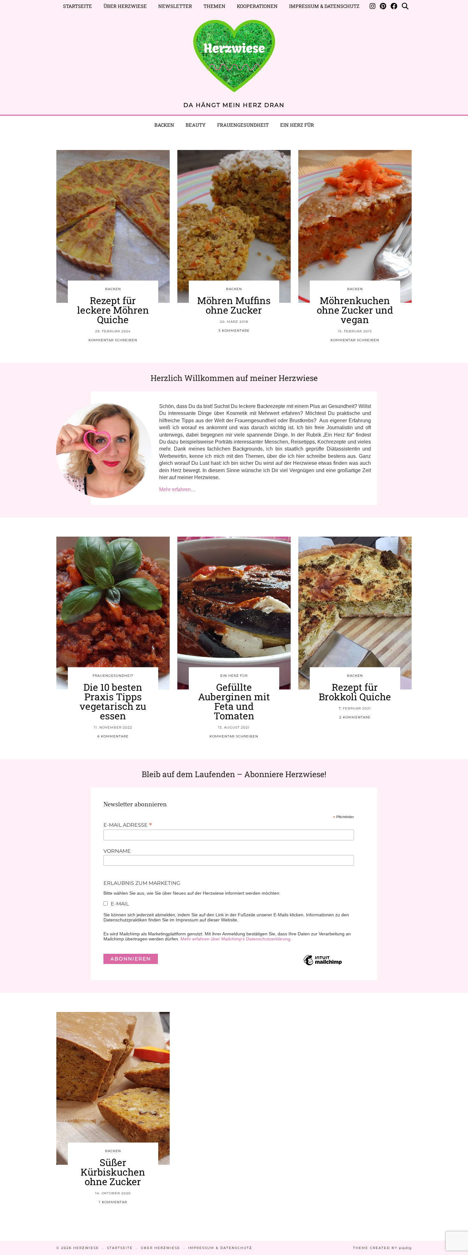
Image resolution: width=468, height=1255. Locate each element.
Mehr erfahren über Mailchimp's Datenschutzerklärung (235, 938)
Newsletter (175, 6)
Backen (164, 125)
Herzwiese (86, 1248)
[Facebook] (394, 6)
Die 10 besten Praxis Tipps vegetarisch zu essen (113, 701)
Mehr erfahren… (177, 489)
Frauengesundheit (243, 125)
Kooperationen (257, 6)
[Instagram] (372, 6)
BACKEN (113, 289)
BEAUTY (196, 125)
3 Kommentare (234, 331)
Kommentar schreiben (113, 340)
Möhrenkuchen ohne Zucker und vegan (355, 310)
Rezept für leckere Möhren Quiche (113, 310)
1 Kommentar (113, 1202)
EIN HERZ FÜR (297, 125)
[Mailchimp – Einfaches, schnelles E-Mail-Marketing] (322, 964)
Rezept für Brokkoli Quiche (355, 692)
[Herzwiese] (234, 52)
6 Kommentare (113, 736)
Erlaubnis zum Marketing (141, 883)
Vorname (117, 851)
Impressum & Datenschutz (324, 6)
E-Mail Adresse (127, 825)
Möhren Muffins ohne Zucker (234, 305)
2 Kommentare (355, 717)
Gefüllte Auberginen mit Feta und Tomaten (234, 701)
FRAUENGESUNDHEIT (113, 676)
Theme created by (382, 1248)
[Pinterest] (383, 6)
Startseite (77, 6)
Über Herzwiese (125, 6)
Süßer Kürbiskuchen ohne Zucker (113, 1172)
